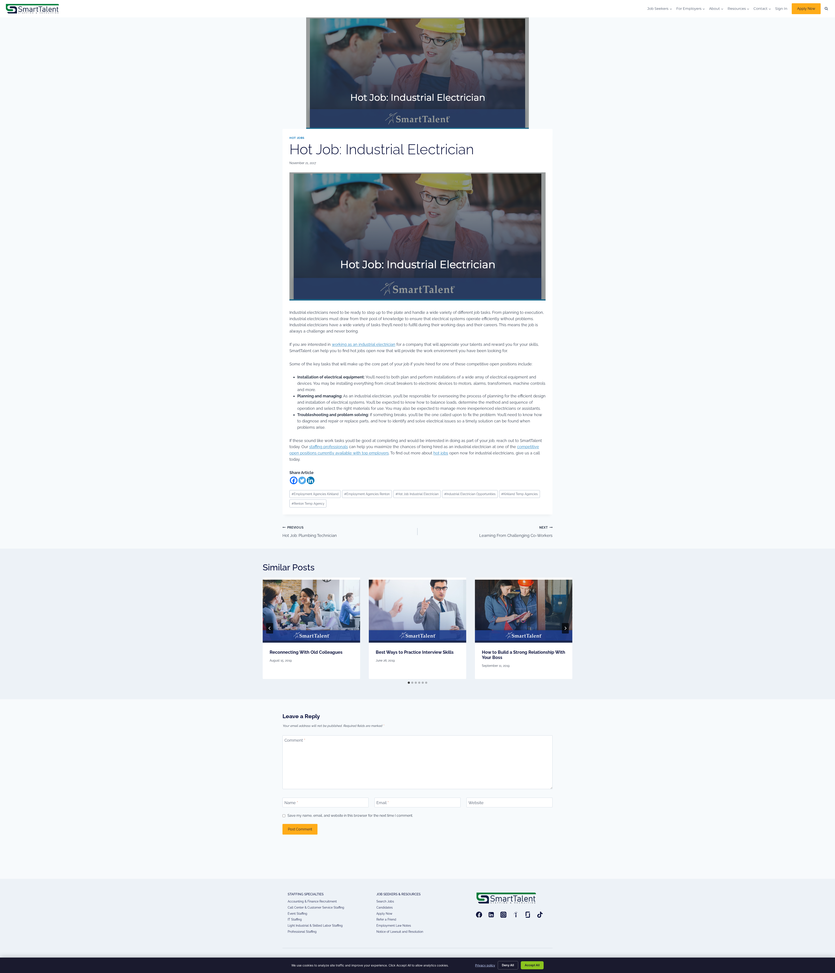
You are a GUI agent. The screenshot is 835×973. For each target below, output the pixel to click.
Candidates (384, 907)
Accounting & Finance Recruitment (312, 901)
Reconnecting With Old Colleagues (306, 652)
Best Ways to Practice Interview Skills (415, 652)
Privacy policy (485, 965)
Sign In (781, 9)
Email (382, 802)
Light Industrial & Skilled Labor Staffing (315, 925)
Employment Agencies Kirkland (315, 494)
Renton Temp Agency (308, 503)
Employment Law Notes (393, 925)
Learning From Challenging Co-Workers (516, 532)
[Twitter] (302, 480)
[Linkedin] (310, 480)
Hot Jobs (296, 137)
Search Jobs (385, 901)
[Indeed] (515, 915)
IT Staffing (295, 919)
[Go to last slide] (269, 628)
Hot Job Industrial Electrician (417, 494)
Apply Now (806, 9)
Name (291, 802)
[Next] (565, 628)
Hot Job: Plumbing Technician (309, 532)
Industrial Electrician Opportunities (470, 494)
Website (476, 802)
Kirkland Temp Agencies (519, 494)
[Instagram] (503, 915)
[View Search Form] (826, 8)
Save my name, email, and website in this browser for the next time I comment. (350, 815)
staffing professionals (328, 446)
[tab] (409, 683)
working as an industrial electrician (363, 344)
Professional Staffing (302, 931)
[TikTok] (540, 915)
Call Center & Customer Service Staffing (316, 907)
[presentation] (311, 610)
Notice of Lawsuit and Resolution (399, 931)
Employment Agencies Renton (367, 494)
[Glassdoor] (528, 915)
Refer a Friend (386, 919)
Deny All (508, 965)
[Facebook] (293, 480)
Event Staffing (297, 913)
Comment (294, 740)
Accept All (532, 965)
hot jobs (440, 453)
